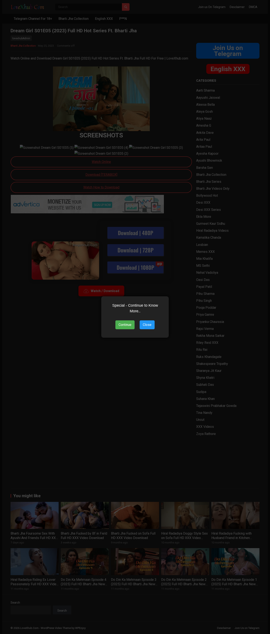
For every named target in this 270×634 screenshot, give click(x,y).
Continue (125, 325)
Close (147, 325)
